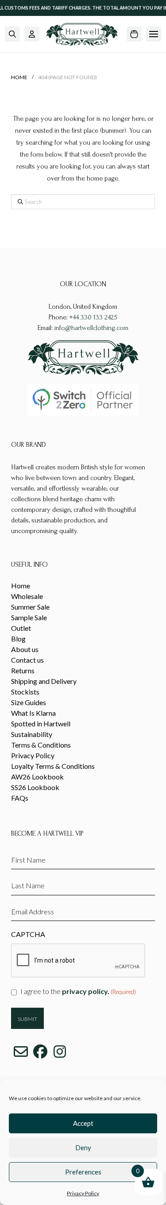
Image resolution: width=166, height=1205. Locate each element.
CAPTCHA (28, 934)
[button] (12, 34)
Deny (83, 1147)
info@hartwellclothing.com (91, 328)
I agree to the (78, 991)
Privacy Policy (83, 1193)
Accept (83, 1123)
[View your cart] (134, 34)
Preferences (83, 1172)
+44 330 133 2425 (93, 317)
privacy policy (85, 991)
